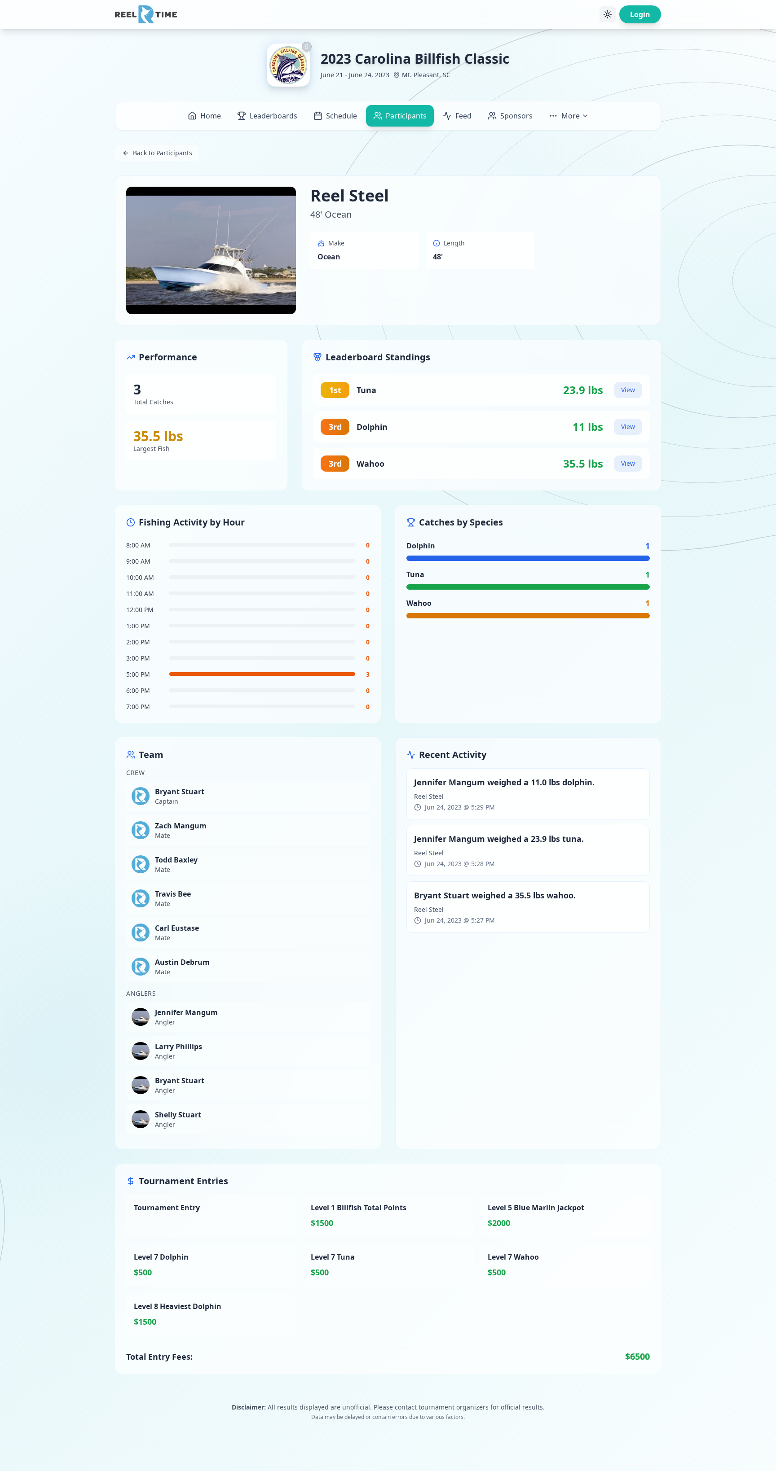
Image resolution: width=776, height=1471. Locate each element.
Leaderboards (273, 116)
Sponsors (516, 116)
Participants (406, 116)
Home (210, 116)
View (628, 389)
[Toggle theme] (608, 14)
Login (640, 14)
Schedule (341, 116)
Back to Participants (162, 153)
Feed (463, 116)
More (570, 116)
